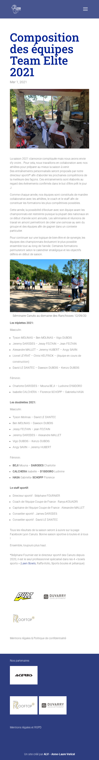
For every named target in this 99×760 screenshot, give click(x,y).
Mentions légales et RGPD (25, 727)
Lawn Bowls (28, 563)
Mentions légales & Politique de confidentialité (38, 638)
